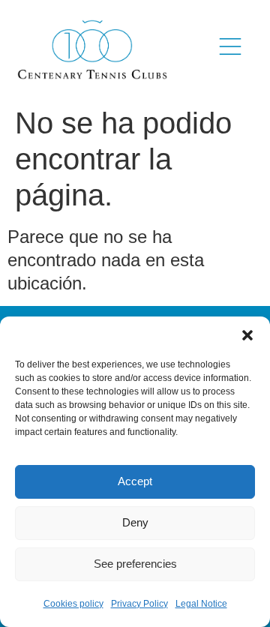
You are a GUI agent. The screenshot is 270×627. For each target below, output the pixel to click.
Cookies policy (74, 603)
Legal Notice (201, 603)
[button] (247, 335)
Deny (135, 522)
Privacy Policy (139, 603)
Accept (135, 481)
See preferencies (135, 563)
